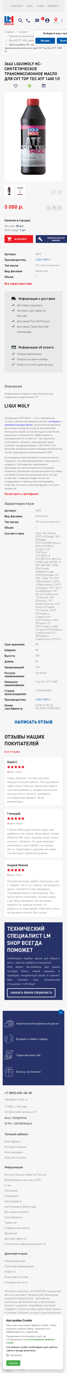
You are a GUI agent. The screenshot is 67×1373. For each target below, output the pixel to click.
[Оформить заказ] (42, 20)
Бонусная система (16, 1277)
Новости (10, 1271)
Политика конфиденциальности (25, 1244)
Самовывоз (11, 1196)
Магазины (11, 1190)
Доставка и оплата (16, 1212)
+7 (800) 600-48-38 (28, 20)
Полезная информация (19, 1266)
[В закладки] (16, 86)
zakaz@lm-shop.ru (16, 1099)
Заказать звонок (37, 20)
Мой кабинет (12, 1141)
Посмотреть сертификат (21, 493)
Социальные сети (15, 1282)
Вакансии (10, 1233)
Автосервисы (13, 1201)
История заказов (15, 1147)
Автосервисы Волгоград (20, 1206)
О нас (7, 1185)
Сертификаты (13, 1217)
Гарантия (10, 1222)
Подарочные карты (17, 1228)
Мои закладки (13, 1152)
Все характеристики (18, 283)
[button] (53, 192)
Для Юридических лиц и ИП (22, 1180)
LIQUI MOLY (17, 5)
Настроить (16, 1355)
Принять (13, 1362)
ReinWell (53, 5)
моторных (54, 421)
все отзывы (12, 751)
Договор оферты (15, 1238)
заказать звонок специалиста (31, 992)
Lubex (40, 5)
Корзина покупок (15, 1157)
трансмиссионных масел (18, 424)
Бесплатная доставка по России (25, 1174)
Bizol (30, 5)
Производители (14, 1261)
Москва (45, 40)
